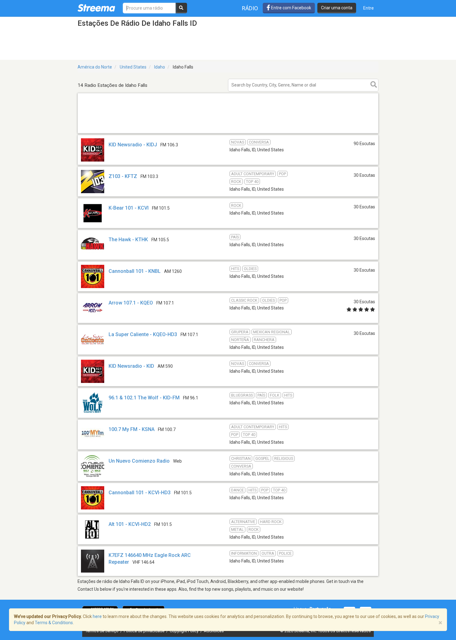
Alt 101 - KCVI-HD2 (130, 524)
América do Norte (95, 66)
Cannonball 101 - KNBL (135, 271)
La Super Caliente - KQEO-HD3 (143, 334)
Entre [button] (368, 8)
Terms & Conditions (54, 622)
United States (133, 66)
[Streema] (96, 7)
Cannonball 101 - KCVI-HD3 (140, 493)
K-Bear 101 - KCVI (129, 208)
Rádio (250, 8)
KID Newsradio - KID (131, 366)
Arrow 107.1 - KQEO (131, 303)
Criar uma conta (336, 7)
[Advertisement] (228, 132)
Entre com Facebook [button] (290, 7)
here (97, 616)
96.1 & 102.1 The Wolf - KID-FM (144, 398)
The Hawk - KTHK (128, 239)
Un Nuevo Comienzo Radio (139, 461)
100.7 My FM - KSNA (131, 429)
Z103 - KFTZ (123, 176)
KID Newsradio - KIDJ (133, 145)
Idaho (159, 66)
